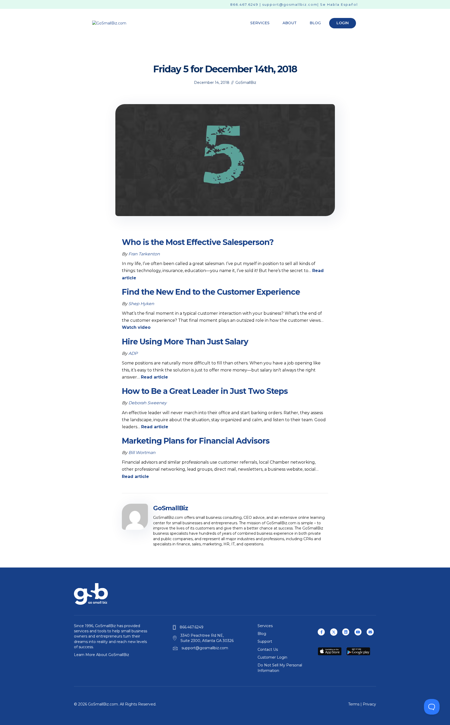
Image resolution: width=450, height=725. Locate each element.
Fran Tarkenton (144, 253)
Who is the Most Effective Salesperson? (198, 242)
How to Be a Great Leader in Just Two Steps (205, 391)
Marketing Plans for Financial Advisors (196, 441)
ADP (133, 353)
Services (260, 23)
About (290, 23)
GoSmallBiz (245, 82)
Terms (353, 704)
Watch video (136, 327)
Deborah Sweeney (147, 402)
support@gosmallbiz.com (289, 4)
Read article (154, 377)
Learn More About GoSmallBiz (101, 654)
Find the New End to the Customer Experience (211, 292)
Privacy (369, 704)
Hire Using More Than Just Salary (185, 341)
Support (265, 641)
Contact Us (268, 649)
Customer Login (272, 657)
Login (342, 23)
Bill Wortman (141, 452)
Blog (315, 23)
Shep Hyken (141, 303)
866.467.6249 (244, 4)
